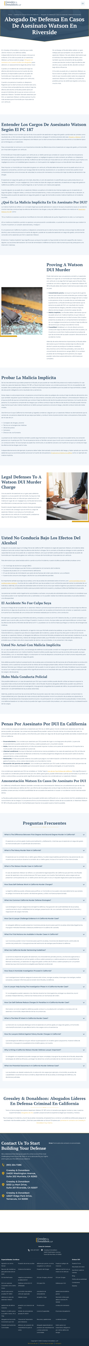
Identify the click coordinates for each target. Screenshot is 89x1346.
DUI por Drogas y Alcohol (44, 1277)
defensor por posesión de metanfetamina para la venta (25, 1327)
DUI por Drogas (60, 1277)
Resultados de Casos (78, 1267)
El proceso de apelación (63, 1311)
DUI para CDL (41, 1283)
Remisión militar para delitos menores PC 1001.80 (62, 1299)
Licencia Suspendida (43, 1311)
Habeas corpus (22, 1297)
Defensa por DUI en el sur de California (26, 14)
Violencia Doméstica (24, 1269)
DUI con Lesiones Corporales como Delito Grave (8, 1285)
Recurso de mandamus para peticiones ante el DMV (8, 1271)
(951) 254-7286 (13, 1165)
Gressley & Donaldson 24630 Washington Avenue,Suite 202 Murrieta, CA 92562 (21, 1173)
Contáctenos (76, 1282)
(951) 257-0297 (35, 1250)
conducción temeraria (62, 1305)
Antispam (58, 1343)
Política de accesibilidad (79, 1279)
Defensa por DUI (61, 1283)
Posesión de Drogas (43, 1269)
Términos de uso (33, 1343)
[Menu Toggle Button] (83, 3)
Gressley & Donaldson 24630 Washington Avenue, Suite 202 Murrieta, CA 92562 (52, 1252)
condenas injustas (61, 1319)
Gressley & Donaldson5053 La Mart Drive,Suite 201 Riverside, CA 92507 (22, 1184)
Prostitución (40, 1305)
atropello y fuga (41, 1297)
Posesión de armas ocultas (26, 1263)
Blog (73, 1276)
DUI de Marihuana (6, 1277)
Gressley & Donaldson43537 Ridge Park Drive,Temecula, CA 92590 (19, 1196)
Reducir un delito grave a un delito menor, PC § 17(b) (8, 1313)
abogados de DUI (27, 1113)
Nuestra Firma (76, 1263)
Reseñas (74, 1286)
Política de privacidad (46, 1343)
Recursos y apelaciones (44, 1319)
